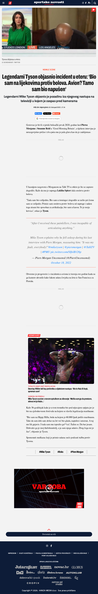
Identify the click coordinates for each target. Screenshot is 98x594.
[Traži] (95, 3)
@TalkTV (89, 247)
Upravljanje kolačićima (49, 562)
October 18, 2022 (61, 262)
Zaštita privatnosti (63, 553)
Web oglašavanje (80, 553)
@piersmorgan (72, 247)
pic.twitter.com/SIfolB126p (66, 252)
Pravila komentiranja (44, 553)
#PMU (46, 252)
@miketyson (55, 247)
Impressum (12, 553)
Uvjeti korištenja (26, 553)
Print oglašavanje (49, 556)
